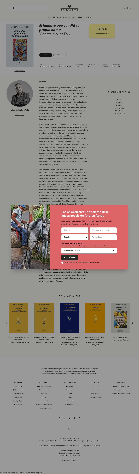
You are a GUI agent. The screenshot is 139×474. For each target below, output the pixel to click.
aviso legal (97, 262)
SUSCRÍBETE (69, 257)
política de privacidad (85, 262)
